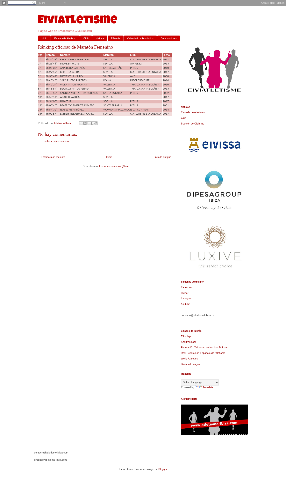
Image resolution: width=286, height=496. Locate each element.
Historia (100, 38)
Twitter (184, 293)
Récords (115, 38)
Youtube (185, 304)
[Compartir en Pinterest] (96, 123)
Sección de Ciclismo (192, 123)
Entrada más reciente (53, 157)
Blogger (162, 469)
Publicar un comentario (56, 141)
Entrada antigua (162, 157)
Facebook (186, 287)
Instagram (186, 298)
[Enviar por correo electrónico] (81, 123)
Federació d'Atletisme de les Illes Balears (204, 347)
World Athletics (189, 358)
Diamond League (190, 364)
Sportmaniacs (189, 341)
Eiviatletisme (77, 21)
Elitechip (186, 336)
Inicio (44, 38)
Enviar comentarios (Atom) (114, 166)
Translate (208, 387)
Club (86, 38)
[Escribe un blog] (85, 123)
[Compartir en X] (88, 123)
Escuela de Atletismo (65, 38)
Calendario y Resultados (140, 38)
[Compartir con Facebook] (92, 123)
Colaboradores (169, 38)
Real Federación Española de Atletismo (203, 353)
